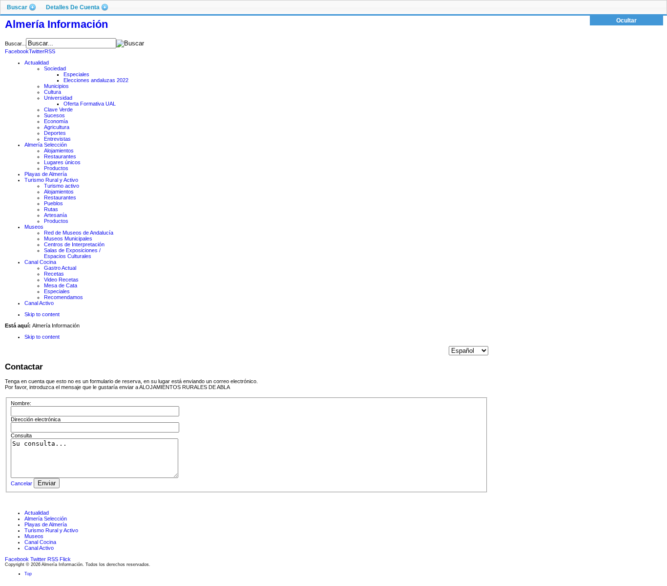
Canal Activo (39, 548)
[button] (21, 7)
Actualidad (36, 513)
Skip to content (42, 314)
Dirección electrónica (36, 419)
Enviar (47, 483)
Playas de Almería (45, 524)
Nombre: (21, 403)
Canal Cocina (40, 542)
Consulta (21, 435)
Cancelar (21, 483)
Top (28, 573)
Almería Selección (45, 518)
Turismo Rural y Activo (51, 530)
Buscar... (15, 43)
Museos (33, 536)
